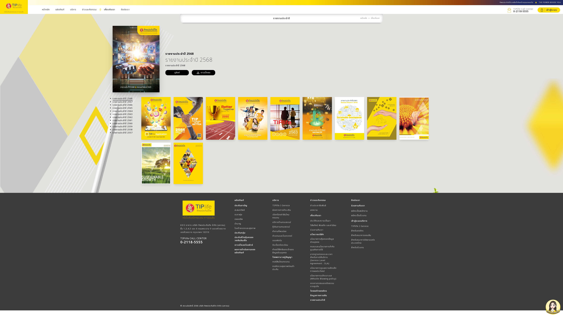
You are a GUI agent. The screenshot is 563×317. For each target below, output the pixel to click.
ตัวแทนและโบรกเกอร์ (282, 235)
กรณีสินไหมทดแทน (281, 261)
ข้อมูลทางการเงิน (318, 295)
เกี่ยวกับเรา (109, 9)
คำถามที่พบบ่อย (279, 231)
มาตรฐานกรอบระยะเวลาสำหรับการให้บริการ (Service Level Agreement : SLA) (321, 259)
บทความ (314, 210)
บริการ (73, 9)
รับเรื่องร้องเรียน (280, 245)
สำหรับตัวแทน (357, 247)
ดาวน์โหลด (205, 72)
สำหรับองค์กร (357, 230)
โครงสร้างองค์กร (318, 290)
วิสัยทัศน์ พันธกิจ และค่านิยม (323, 225)
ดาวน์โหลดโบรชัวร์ (244, 245)
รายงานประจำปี (317, 300)
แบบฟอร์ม (277, 240)
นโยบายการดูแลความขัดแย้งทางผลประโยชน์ (323, 270)
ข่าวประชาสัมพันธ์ (318, 205)
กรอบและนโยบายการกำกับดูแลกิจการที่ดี (322, 248)
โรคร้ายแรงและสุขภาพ (245, 228)
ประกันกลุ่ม (240, 232)
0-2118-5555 (521, 11)
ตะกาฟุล (238, 214)
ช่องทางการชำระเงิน (281, 210)
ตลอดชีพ (239, 219)
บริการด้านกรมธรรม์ (281, 222)
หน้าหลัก (46, 9)
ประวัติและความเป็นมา (320, 220)
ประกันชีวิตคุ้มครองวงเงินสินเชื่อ (244, 239)
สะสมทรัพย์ (240, 210)
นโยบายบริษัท (317, 234)
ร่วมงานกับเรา (316, 229)
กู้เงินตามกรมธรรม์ (281, 226)
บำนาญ (238, 223)
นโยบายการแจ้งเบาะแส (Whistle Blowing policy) (323, 277)
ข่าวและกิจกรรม (89, 9)
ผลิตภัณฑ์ (60, 9)
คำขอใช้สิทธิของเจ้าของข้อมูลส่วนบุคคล (283, 251)
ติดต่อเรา (125, 9)
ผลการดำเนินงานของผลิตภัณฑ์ (245, 251)
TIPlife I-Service (281, 205)
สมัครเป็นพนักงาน (359, 211)
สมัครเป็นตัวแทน (359, 215)
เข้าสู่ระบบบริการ (359, 220)
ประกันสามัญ (241, 205)
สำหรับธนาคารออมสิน (361, 235)
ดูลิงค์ (177, 72)
